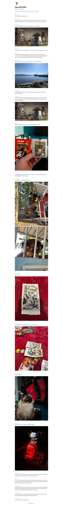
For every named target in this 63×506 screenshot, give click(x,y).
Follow (37, 11)
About (16, 11)
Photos (24, 11)
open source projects (30, 11)
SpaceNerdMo (20, 7)
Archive (20, 11)
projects (23, 487)
